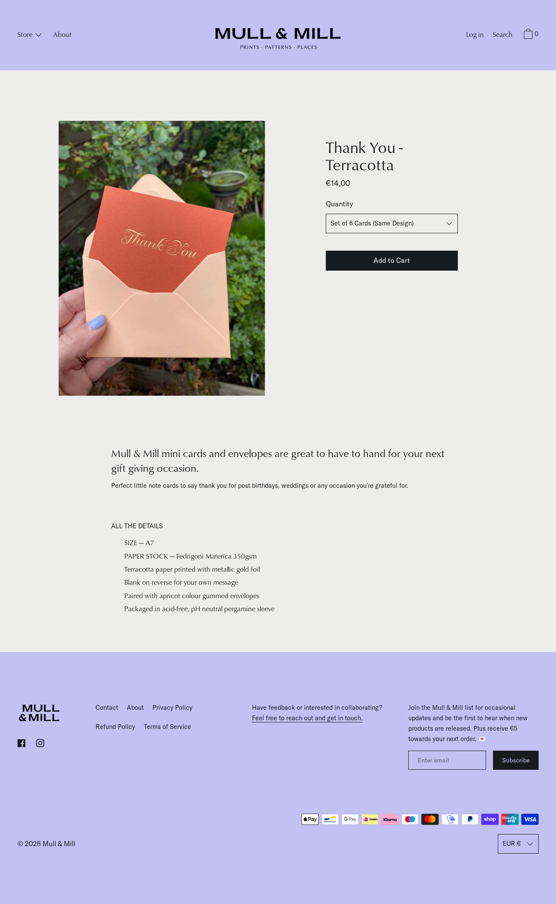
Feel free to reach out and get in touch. (307, 718)
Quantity (339, 203)
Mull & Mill (59, 843)
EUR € (512, 844)
